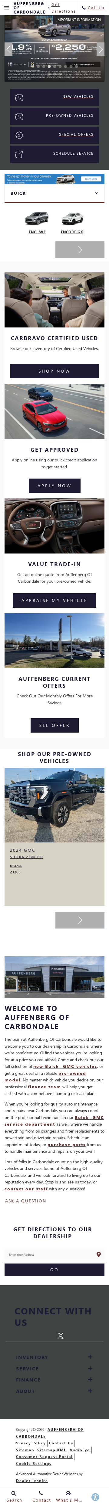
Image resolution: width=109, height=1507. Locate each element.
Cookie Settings (33, 1463)
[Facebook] (50, 1335)
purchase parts (67, 1144)
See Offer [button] (54, 725)
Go (54, 1270)
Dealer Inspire (32, 1480)
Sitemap (25, 1450)
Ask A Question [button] (25, 1201)
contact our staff (26, 1189)
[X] (61, 1334)
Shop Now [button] (54, 371)
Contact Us (61, 1443)
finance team (44, 1087)
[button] (32, 66)
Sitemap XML (51, 1450)
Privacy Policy (30, 1443)
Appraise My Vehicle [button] (54, 600)
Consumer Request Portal (44, 1456)
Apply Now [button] (55, 485)
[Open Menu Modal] (7, 7)
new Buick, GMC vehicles (65, 1066)
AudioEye (80, 1450)
